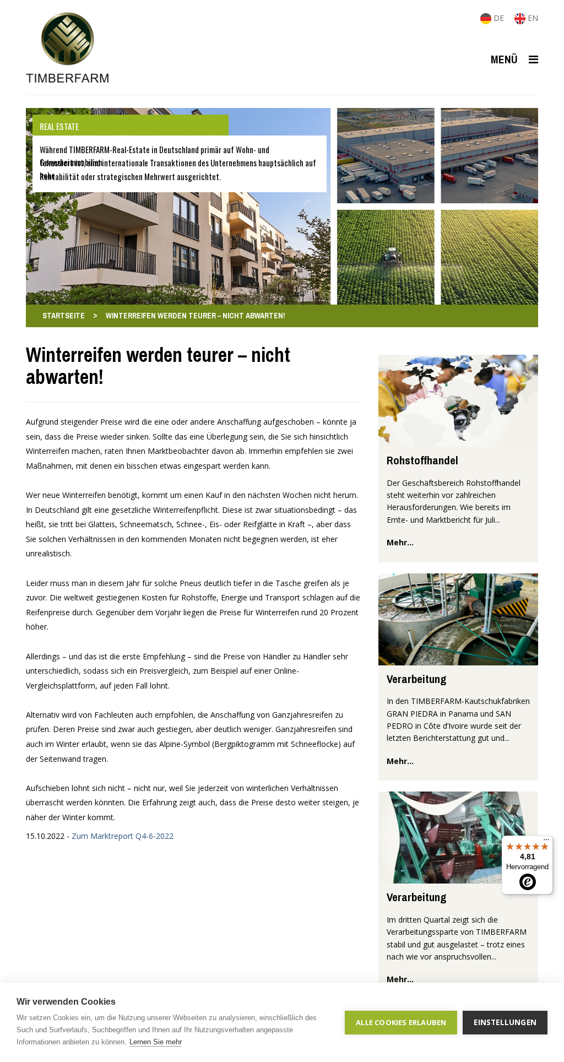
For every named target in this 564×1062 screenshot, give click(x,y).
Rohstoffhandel (422, 460)
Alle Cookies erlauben (401, 1022)
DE (498, 18)
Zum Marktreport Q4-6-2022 (122, 836)
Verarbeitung (417, 679)
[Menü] (546, 842)
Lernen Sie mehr (155, 1042)
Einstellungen (505, 1022)
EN (531, 18)
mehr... (400, 542)
